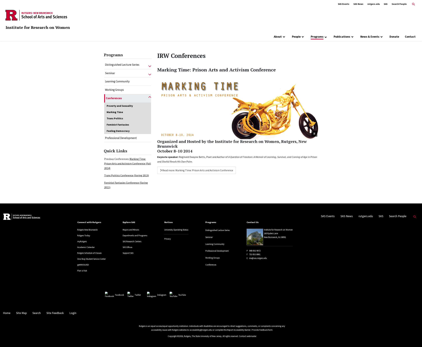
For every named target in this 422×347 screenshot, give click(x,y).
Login (72, 313)
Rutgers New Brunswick (87, 229)
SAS (386, 4)
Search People (399, 4)
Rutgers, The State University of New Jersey (203, 336)
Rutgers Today (83, 235)
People (296, 36)
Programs (317, 36)
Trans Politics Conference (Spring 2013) (126, 175)
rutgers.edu (373, 4)
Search (36, 313)
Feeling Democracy (118, 130)
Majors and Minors (131, 229)
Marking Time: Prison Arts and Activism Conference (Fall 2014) (127, 163)
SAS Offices (127, 247)
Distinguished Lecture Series (122, 64)
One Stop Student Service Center (91, 259)
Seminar (110, 73)
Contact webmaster (247, 336)
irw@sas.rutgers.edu (258, 258)
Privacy (167, 238)
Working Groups (114, 90)
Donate (394, 36)
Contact (410, 36)
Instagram (161, 295)
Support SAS (128, 253)
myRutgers (82, 241)
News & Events (369, 36)
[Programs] (325, 37)
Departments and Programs (135, 235)
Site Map (21, 313)
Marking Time (115, 112)
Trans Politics (115, 118)
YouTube (182, 295)
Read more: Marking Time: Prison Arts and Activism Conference (197, 170)
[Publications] (352, 36)
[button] (150, 65)
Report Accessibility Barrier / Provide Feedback (247, 330)
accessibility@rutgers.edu (201, 330)
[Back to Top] (415, 339)
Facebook (119, 295)
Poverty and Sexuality (120, 105)
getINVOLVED (83, 264)
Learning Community (117, 81)
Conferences (114, 98)
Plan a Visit (82, 270)
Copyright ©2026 (175, 336)
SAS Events (343, 4)
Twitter (138, 295)
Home (6, 313)
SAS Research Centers (132, 241)
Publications (342, 36)
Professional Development (121, 138)
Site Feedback (55, 313)
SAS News (358, 4)
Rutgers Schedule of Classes (89, 253)
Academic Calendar (86, 247)
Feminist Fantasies (118, 124)
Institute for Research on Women (38, 27)
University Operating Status (176, 229)
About (278, 36)
